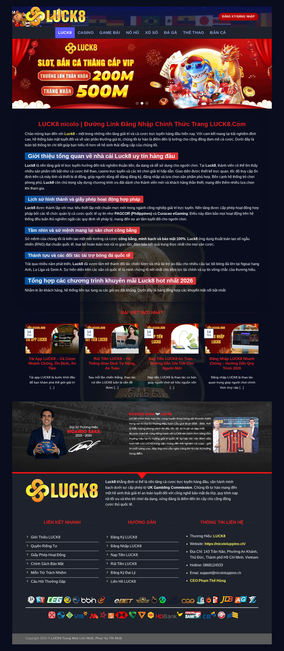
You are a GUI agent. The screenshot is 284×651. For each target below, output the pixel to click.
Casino (86, 32)
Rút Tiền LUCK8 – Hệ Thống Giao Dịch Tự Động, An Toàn (112, 363)
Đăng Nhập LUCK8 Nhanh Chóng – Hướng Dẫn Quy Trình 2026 (231, 363)
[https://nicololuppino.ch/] (70, 17)
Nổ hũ (132, 32)
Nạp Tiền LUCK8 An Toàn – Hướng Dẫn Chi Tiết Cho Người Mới (172, 363)
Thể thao (193, 32)
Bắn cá (218, 32)
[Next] (261, 74)
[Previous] (23, 74)
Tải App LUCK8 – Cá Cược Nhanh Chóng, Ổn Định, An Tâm (52, 363)
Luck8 (65, 32)
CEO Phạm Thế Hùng (208, 581)
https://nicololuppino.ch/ (225, 544)
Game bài (109, 32)
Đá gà (170, 32)
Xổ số (151, 32)
